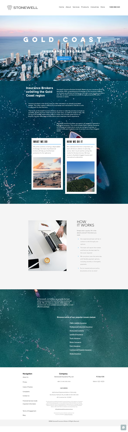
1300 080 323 (114, 7)
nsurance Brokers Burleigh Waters (75, 89)
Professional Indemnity (65, 127)
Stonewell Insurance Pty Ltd (63, 377)
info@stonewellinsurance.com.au (64, 409)
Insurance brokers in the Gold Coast (40, 103)
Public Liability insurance (91, 125)
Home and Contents (68, 129)
